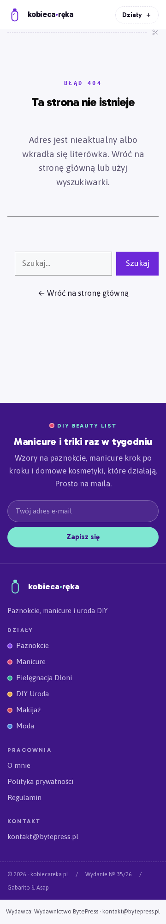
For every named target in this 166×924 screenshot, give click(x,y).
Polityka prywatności (40, 781)
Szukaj (137, 263)
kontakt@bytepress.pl (42, 836)
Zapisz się (83, 537)
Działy (137, 15)
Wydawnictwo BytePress (66, 911)
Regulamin (24, 797)
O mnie (18, 765)
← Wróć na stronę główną (83, 293)
